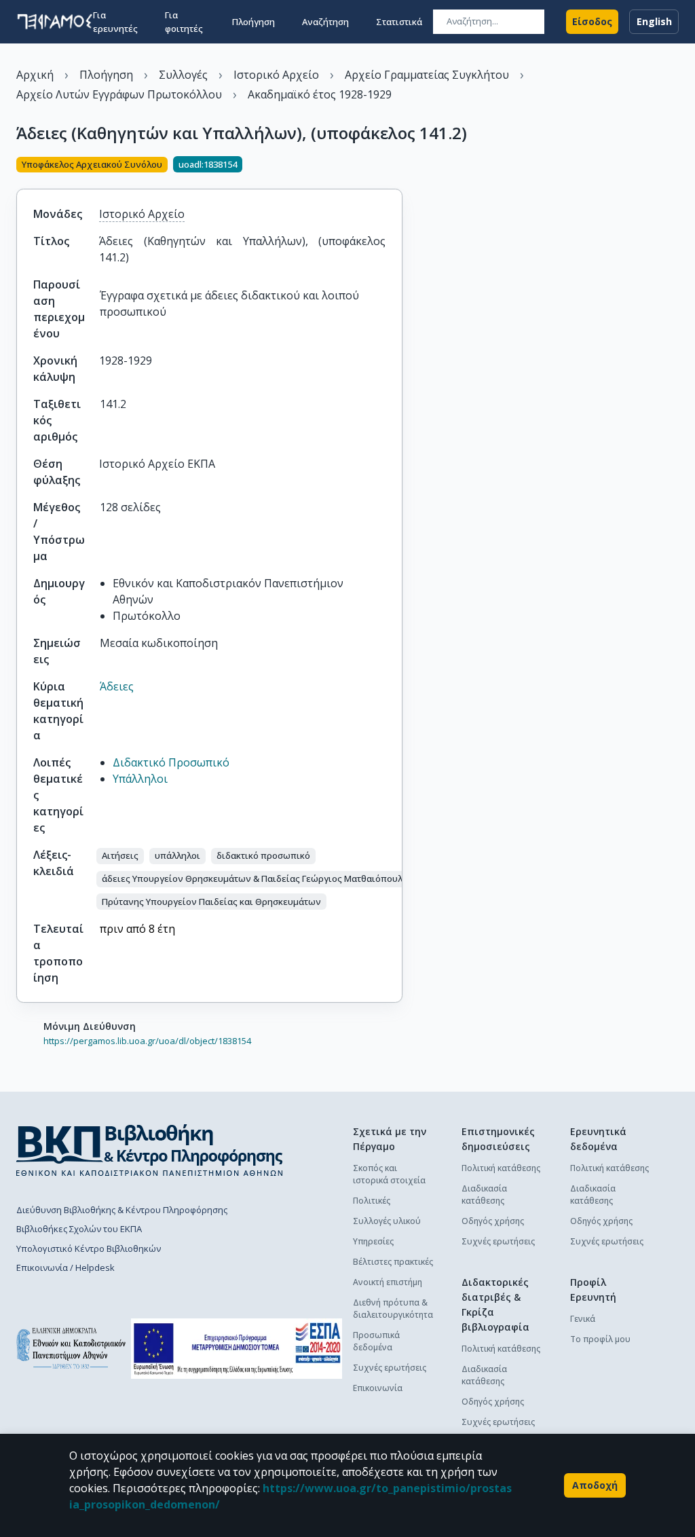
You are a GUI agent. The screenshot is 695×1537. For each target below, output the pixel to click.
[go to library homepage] (149, 1150)
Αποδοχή (595, 1485)
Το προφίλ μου (600, 1339)
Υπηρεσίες (373, 1241)
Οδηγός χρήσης (493, 1221)
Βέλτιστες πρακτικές (393, 1261)
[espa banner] (236, 1348)
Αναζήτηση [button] (325, 22)
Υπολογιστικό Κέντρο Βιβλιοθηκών (88, 1248)
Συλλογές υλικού (387, 1221)
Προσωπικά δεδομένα (376, 1341)
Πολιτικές (371, 1200)
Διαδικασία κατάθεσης (484, 1194)
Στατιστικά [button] (399, 22)
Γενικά (582, 1319)
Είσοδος (592, 21)
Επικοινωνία (377, 1388)
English (654, 21)
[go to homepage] (54, 21)
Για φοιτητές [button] (184, 22)
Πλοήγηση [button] (253, 22)
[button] (120, 856)
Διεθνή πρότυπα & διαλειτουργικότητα (393, 1308)
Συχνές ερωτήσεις (389, 1367)
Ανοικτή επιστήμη (387, 1282)
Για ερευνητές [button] (115, 22)
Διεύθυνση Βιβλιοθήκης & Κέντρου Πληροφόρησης (121, 1210)
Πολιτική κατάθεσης (501, 1168)
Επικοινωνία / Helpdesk (65, 1267)
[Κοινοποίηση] (397, 165)
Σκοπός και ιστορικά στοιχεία (389, 1174)
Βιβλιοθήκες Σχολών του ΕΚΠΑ (79, 1229)
